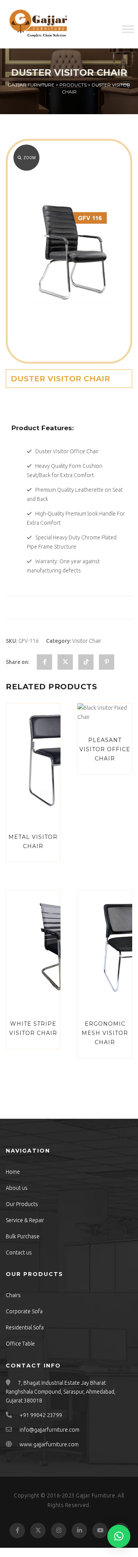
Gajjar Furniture (95, 1495)
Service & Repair (25, 1220)
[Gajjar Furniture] (38, 24)
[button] (118, 1536)
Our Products (22, 1204)
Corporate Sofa (24, 1311)
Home (13, 1172)
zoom (29, 158)
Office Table (20, 1344)
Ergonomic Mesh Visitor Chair (105, 1033)
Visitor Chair (86, 641)
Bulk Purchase (22, 1236)
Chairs (13, 1295)
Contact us (19, 1252)
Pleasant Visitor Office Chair (104, 749)
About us (17, 1188)
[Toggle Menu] (128, 29)
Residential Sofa (25, 1327)
